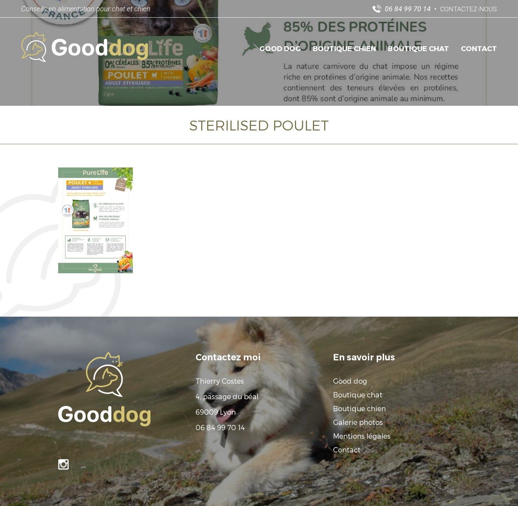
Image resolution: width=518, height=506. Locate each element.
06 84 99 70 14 (220, 427)
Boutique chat (418, 48)
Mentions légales (361, 436)
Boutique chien (344, 48)
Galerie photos (358, 422)
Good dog (280, 48)
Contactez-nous (468, 9)
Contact (479, 48)
